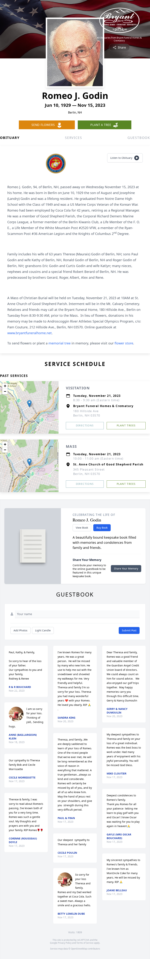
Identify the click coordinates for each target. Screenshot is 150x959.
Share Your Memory (126, 568)
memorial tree (59, 343)
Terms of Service (84, 942)
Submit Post (129, 630)
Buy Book (102, 527)
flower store (124, 343)
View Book (82, 527)
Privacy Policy (65, 942)
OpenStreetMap (79, 948)
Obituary (9, 137)
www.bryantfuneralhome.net (29, 333)
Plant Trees (126, 425)
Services (73, 137)
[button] (29, 403)
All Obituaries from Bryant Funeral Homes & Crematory (119, 39)
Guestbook (139, 137)
